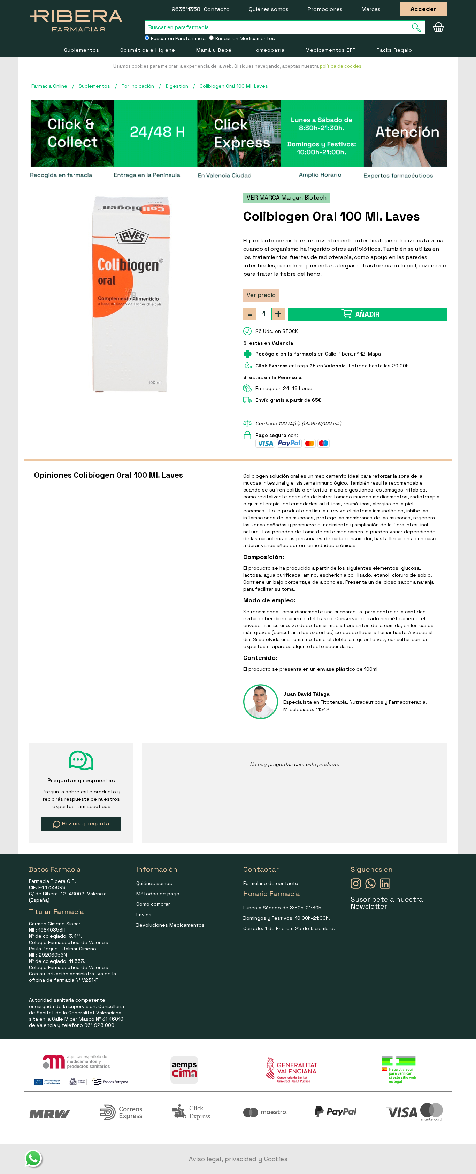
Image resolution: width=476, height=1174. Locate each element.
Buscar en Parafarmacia (177, 38)
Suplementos (81, 50)
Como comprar (153, 904)
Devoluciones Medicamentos (170, 925)
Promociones (325, 9)
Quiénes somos (269, 9)
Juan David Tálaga (306, 694)
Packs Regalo (394, 50)
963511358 (186, 9)
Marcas (371, 9)
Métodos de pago (157, 894)
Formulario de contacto (270, 883)
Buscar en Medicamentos (244, 38)
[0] (438, 27)
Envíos (144, 914)
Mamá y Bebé (214, 50)
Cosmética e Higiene (147, 50)
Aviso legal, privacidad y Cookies (238, 1159)
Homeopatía (269, 50)
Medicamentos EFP (331, 50)
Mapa (374, 354)
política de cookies (340, 66)
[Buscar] (418, 27)
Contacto (217, 9)
